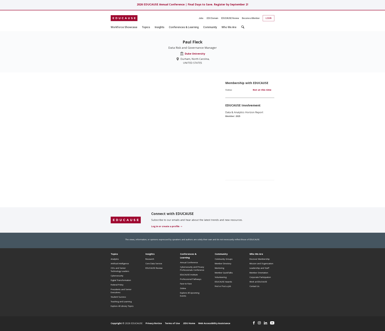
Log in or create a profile (165, 227)
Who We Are (256, 254)
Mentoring (219, 268)
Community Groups (224, 259)
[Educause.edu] (126, 220)
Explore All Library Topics (122, 306)
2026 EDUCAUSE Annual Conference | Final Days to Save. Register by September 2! (192, 5)
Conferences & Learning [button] (184, 27)
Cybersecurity (117, 276)
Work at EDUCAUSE (258, 282)
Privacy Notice (154, 324)
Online (183, 288)
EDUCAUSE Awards (223, 282)
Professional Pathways (190, 279)
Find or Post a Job (223, 286)
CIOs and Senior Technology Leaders (120, 270)
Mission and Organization (261, 263)
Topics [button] (146, 27)
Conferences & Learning (188, 256)
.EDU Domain (212, 18)
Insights (150, 254)
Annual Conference (189, 262)
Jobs (201, 18)
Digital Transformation (121, 280)
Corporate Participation (260, 277)
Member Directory (223, 263)
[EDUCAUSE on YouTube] (272, 323)
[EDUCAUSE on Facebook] (254, 323)
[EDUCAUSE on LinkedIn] (265, 323)
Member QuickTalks (224, 273)
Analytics (115, 259)
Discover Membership (259, 259)
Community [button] (210, 27)
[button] (243, 28)
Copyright (116, 324)
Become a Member (251, 18)
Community (221, 254)
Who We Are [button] (229, 27)
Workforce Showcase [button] (124, 27)
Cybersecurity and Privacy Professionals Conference (192, 269)
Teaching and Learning (121, 301)
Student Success (118, 297)
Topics (114, 254)
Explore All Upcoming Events (189, 294)
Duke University (195, 54)
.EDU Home (189, 324)
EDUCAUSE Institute (189, 275)
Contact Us (254, 286)
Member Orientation (258, 273)
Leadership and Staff (259, 268)
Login (268, 18)
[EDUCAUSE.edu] (124, 18)
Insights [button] (159, 27)
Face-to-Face (186, 284)
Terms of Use (172, 324)
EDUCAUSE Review (230, 18)
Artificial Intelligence (120, 263)
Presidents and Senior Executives (121, 291)
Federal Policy (117, 285)
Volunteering (220, 277)
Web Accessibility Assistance (214, 324)
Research (149, 259)
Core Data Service (153, 263)
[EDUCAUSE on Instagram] (259, 323)
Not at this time (262, 90)
